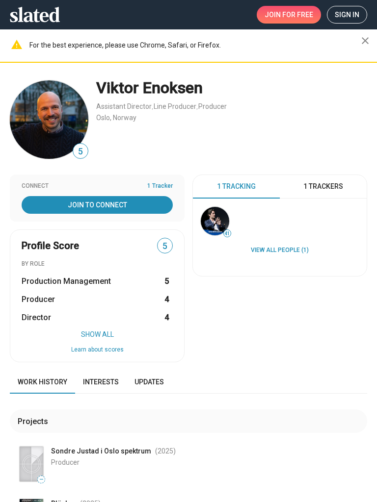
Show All (97, 334)
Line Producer (175, 106)
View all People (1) (280, 250)
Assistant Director (124, 106)
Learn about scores (97, 349)
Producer (212, 106)
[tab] (236, 187)
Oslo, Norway (116, 118)
